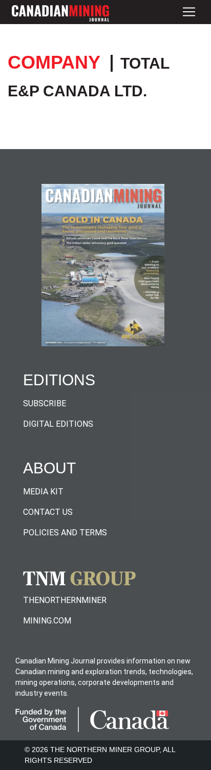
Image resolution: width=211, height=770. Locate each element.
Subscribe (44, 403)
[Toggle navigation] (189, 12)
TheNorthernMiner (65, 600)
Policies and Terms (65, 532)
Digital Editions (58, 424)
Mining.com (47, 621)
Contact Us (48, 512)
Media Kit (43, 491)
